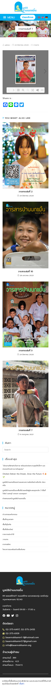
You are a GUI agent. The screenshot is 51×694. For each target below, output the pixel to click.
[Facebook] (4, 615)
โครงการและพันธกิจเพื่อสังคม (14, 549)
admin (7, 45)
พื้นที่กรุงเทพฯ (8, 519)
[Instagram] (17, 615)
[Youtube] (8, 615)
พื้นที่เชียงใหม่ (8, 529)
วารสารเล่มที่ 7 (26, 430)
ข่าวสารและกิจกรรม (10, 514)
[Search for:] (26, 449)
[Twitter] (12, 615)
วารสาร (36, 45)
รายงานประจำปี (8, 534)
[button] (9, 17)
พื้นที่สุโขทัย (7, 524)
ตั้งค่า (21, 683)
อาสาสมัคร (7, 544)
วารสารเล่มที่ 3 (26, 350)
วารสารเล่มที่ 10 (25, 271)
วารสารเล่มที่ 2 (26, 191)
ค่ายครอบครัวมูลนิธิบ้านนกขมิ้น (14, 498)
